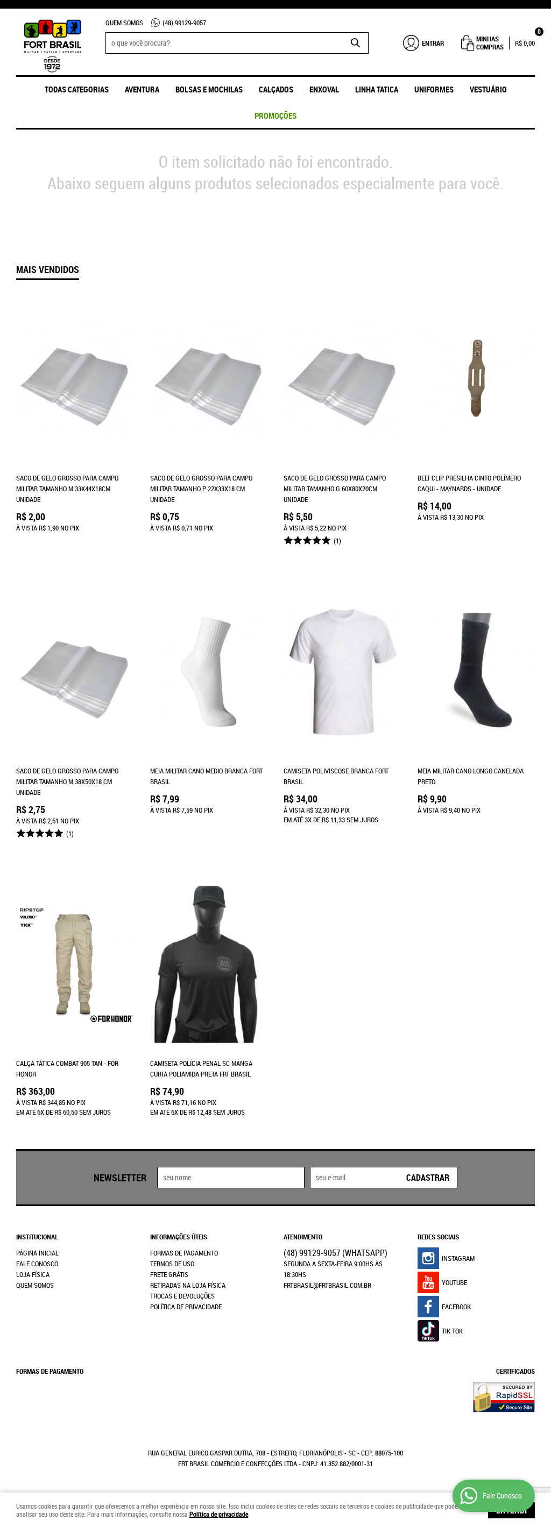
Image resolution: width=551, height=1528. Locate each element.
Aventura (142, 89)
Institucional (37, 1237)
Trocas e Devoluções (182, 1296)
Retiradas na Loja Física (187, 1285)
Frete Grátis (169, 1274)
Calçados (276, 89)
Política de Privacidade (186, 1306)
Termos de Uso (172, 1263)
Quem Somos (124, 22)
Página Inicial (37, 1253)
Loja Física (33, 1274)
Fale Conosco (37, 1263)
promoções (275, 115)
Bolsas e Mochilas (209, 89)
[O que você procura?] (355, 43)
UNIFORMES (434, 89)
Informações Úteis (178, 1237)
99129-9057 (184, 22)
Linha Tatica (376, 89)
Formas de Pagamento (184, 1253)
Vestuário (488, 89)
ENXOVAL (324, 89)
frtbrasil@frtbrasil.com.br (327, 1285)
